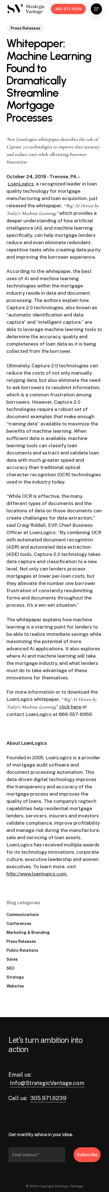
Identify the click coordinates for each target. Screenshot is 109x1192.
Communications (22, 914)
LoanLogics (21, 184)
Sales (12, 959)
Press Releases (25, 28)
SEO (10, 968)
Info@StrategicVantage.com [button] (47, 1083)
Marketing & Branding (28, 932)
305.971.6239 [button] (48, 1098)
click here (70, 707)
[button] (96, 9)
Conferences (18, 923)
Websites (15, 986)
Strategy (15, 977)
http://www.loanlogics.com (36, 874)
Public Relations (22, 950)
